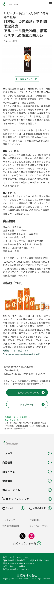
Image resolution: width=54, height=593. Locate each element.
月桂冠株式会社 (27, 575)
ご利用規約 (34, 520)
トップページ (27, 404)
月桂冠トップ (9, 417)
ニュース (7, 453)
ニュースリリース (11, 420)
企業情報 (23, 417)
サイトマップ (8, 520)
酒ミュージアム (11, 490)
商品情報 (7, 462)
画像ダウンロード (28, 79)
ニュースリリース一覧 (27, 392)
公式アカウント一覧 (24, 543)
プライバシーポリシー (39, 526)
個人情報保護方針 (10, 526)
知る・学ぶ (8, 471)
